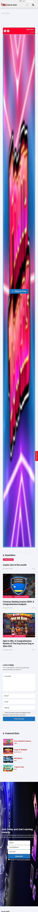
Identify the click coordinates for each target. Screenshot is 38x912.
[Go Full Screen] (8, 31)
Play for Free (20, 291)
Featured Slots (8, 559)
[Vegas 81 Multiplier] (8, 751)
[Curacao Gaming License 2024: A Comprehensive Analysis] (19, 586)
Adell (15, 760)
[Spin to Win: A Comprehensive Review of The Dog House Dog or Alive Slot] (19, 625)
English (23, 1)
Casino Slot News (19, 636)
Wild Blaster (18, 758)
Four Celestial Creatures (22, 741)
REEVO (15, 743)
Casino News (7, 596)
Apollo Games (17, 752)
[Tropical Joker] (8, 768)
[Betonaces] (9, 4)
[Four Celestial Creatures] (8, 742)
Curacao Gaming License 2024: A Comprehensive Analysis (18, 603)
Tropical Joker (19, 767)
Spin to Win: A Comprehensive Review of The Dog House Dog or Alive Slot (18, 643)
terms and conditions (23, 859)
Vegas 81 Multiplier (20, 750)
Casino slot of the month (15, 565)
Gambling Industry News (21, 596)
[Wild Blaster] (8, 759)
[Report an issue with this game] (5, 31)
